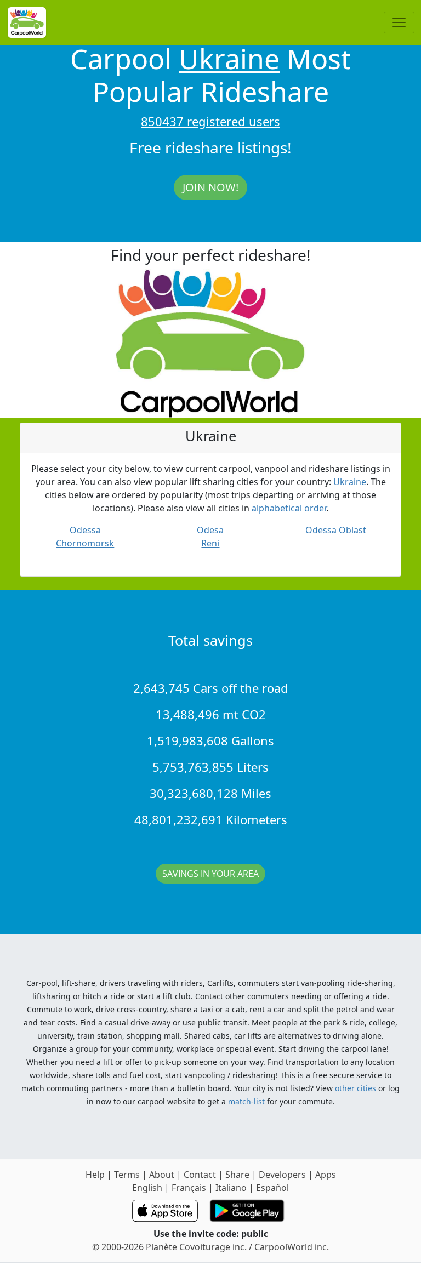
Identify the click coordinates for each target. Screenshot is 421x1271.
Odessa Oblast (335, 530)
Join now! (210, 187)
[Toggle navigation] (399, 22)
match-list (246, 1101)
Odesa (210, 530)
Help (95, 1175)
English (147, 1188)
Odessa (85, 530)
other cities (355, 1088)
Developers (282, 1175)
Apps (325, 1175)
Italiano (231, 1188)
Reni (210, 543)
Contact (200, 1175)
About (161, 1175)
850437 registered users (210, 121)
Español (272, 1188)
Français (189, 1188)
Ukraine (229, 58)
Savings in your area (210, 874)
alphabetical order (289, 508)
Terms (127, 1175)
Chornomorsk (85, 543)
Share (237, 1175)
